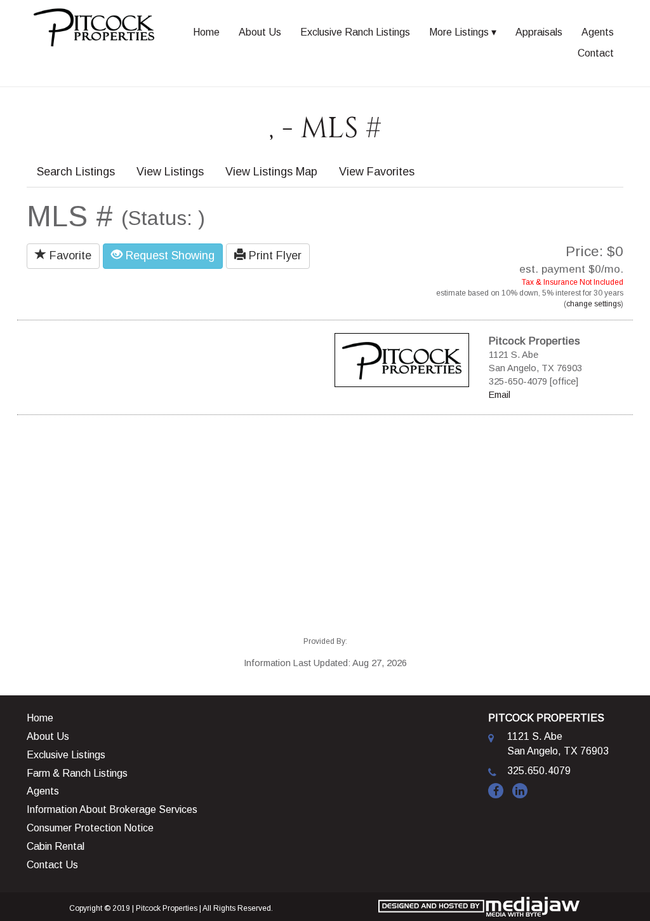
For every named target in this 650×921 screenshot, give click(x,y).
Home (206, 32)
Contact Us (52, 864)
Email (499, 395)
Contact (596, 53)
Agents (597, 32)
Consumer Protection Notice (90, 827)
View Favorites (377, 171)
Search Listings (76, 171)
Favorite (68, 255)
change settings (593, 303)
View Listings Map (271, 171)
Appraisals (538, 32)
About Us (260, 32)
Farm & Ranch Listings (77, 773)
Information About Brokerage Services (112, 809)
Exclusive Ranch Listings (355, 32)
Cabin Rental (55, 846)
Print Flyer (274, 255)
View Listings (170, 171)
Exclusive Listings (66, 754)
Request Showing (169, 255)
